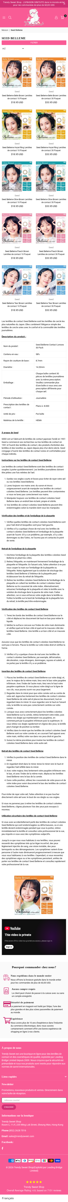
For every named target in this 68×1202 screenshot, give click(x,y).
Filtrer (34, 43)
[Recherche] (10, 17)
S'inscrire (9, 1107)
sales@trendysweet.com (21, 1136)
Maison (5, 30)
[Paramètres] (56, 17)
